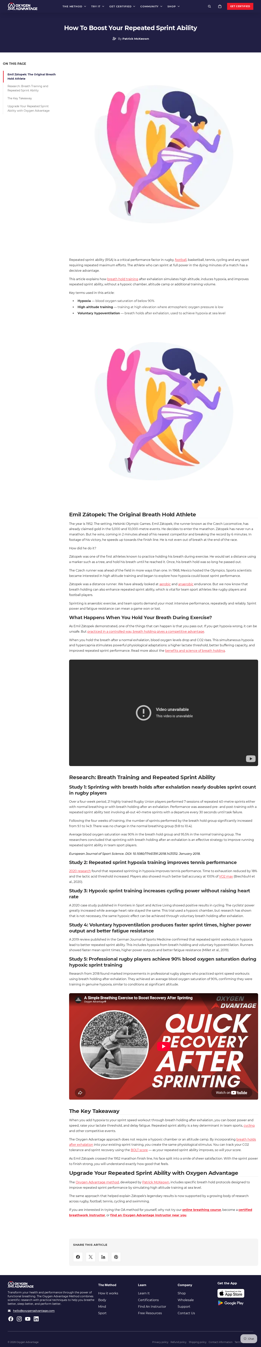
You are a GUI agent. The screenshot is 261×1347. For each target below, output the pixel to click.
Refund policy (179, 1342)
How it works (108, 1293)
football (181, 260)
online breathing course (201, 1210)
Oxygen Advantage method (97, 1182)
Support (184, 1306)
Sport (102, 1313)
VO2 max (226, 876)
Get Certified (240, 6)
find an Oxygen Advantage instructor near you (148, 1215)
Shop (182, 1293)
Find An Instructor (152, 1306)
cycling (249, 1125)
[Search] (209, 6)
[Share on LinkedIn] (103, 1257)
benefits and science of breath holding (195, 650)
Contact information (221, 1342)
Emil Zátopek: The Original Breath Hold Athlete (32, 76)
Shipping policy (198, 1342)
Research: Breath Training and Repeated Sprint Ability (28, 88)
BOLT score (139, 1150)
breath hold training (122, 279)
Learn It (144, 1293)
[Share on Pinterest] (116, 1257)
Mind (102, 1306)
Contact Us (186, 1313)
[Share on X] (90, 1257)
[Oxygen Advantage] (23, 6)
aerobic (165, 584)
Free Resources (150, 1313)
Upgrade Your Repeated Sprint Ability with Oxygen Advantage (28, 108)
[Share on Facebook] (78, 1257)
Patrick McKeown (155, 1182)
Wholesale (186, 1300)
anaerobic (185, 584)
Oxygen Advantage (27, 1342)
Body (102, 1300)
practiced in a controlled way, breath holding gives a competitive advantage (145, 631)
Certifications (148, 1300)
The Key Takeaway (20, 98)
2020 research (80, 871)
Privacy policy (160, 1342)
